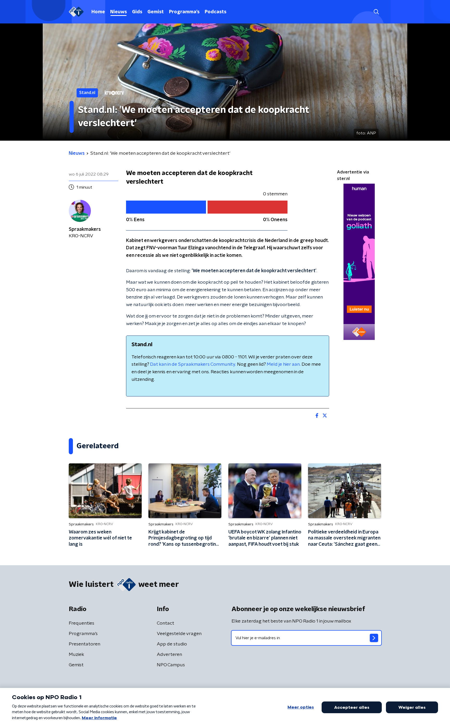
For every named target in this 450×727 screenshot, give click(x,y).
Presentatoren (84, 644)
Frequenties (81, 623)
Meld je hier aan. (284, 364)
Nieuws (118, 12)
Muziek (76, 654)
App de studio (172, 644)
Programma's (184, 12)
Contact (165, 623)
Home (98, 12)
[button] (376, 12)
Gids (137, 12)
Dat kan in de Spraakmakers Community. (193, 364)
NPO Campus (171, 665)
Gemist (155, 12)
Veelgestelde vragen (179, 633)
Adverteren (169, 654)
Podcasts (215, 12)
